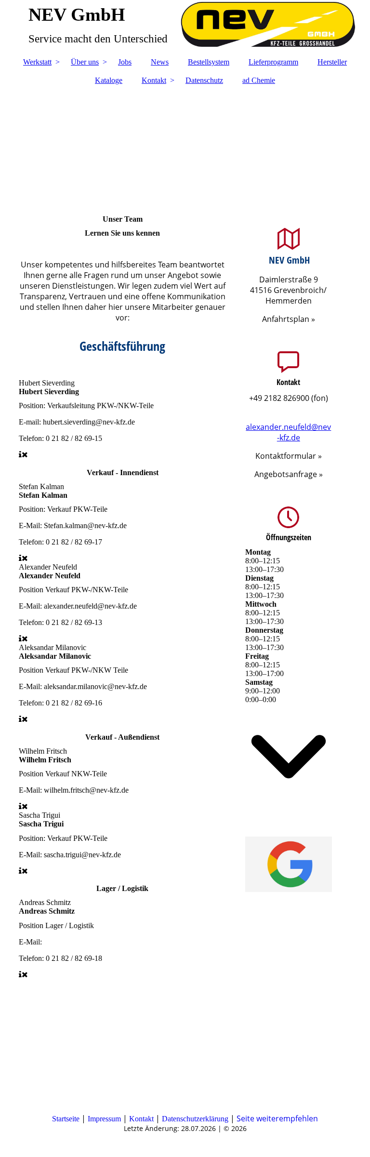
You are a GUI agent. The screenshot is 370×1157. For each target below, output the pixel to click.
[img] (185, 26)
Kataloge (108, 80)
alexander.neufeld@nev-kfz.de (288, 432)
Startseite (65, 1119)
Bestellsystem (208, 62)
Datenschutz (204, 80)
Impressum (104, 1119)
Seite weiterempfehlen (277, 1118)
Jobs (125, 62)
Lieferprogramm (273, 62)
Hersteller (332, 62)
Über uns (85, 62)
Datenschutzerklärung (195, 1119)
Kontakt (154, 80)
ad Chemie (258, 80)
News (160, 62)
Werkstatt (37, 62)
